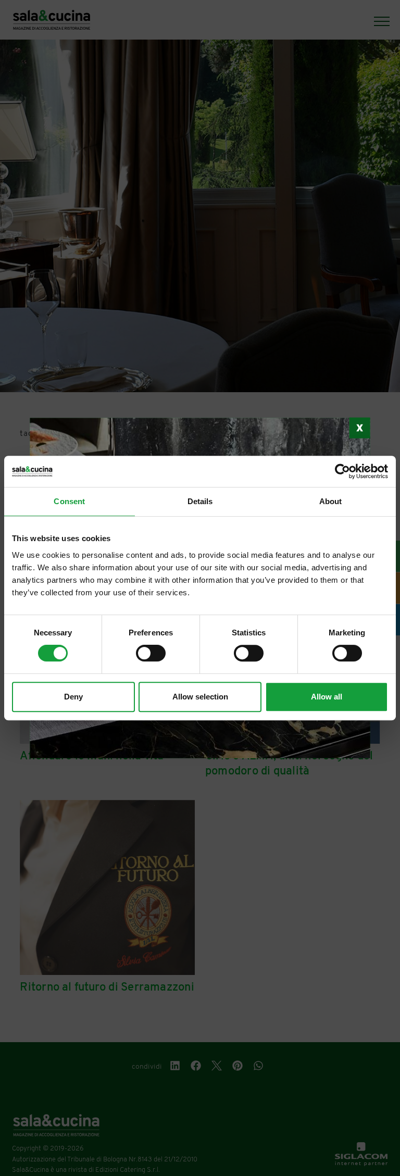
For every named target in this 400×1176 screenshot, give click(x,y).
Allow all (326, 696)
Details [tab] (200, 501)
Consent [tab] (69, 501)
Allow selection (200, 696)
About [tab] (330, 501)
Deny (73, 696)
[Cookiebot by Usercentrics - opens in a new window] (342, 471)
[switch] (151, 653)
